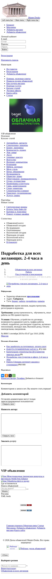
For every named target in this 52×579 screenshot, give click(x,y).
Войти (4, 50)
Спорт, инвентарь (14, 188)
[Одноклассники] (6, 375)
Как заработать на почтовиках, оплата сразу (26, 346)
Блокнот (10, 25)
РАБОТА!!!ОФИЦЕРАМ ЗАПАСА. (22, 349)
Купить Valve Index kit (16, 209)
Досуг (9, 155)
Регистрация (7, 55)
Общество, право (14, 176)
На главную (11, 69)
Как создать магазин (15, 83)
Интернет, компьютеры (17, 162)
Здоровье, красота (14, 157)
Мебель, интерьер (14, 167)
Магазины (11, 27)
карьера (41, 301)
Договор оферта (13, 90)
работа (22, 301)
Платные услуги (13, 86)
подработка (31, 301)
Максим (4, 336)
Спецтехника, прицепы (17, 145)
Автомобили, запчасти (16, 143)
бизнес (15, 301)
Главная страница (14, 525)
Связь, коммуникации (16, 186)
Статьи (9, 95)
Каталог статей (13, 88)
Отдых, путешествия (15, 181)
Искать (5, 491)
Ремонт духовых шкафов (17, 214)
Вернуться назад (8, 568)
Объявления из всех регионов (14, 571)
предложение (33, 296)
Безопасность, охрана (16, 150)
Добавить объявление (16, 32)
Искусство (11, 160)
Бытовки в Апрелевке (16, 212)
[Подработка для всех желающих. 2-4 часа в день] (28, 286)
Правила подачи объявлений (19, 81)
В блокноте (11, 242)
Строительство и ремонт (17, 191)
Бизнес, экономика (14, 148)
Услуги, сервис (13, 195)
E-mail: (4, 39)
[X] (10, 375)
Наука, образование (15, 171)
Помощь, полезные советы (18, 79)
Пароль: (4, 44)
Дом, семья (11, 152)
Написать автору (9, 378)
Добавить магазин (14, 30)
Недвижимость (13, 174)
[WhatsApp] (13, 375)
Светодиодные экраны (16, 207)
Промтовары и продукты (17, 183)
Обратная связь (30, 525)
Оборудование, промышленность (21, 179)
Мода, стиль (11, 169)
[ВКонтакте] (2, 375)
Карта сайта (11, 93)
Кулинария (11, 164)
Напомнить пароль (9, 60)
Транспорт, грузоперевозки (18, 193)
